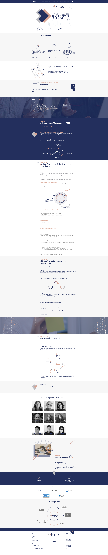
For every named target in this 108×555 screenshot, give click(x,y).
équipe (33, 537)
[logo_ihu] (69, 490)
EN (32, 543)
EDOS (33, 533)
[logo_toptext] (38, 490)
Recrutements (63, 529)
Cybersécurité (54, 48)
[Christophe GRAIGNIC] (37, 419)
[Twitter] (55, 541)
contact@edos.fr (68, 534)
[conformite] (38, 46)
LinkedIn (33, 542)
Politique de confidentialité (56, 529)
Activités (34, 534)
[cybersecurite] (54, 46)
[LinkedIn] (53, 541)
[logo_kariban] (54, 490)
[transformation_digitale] (69, 45)
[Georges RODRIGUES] (49, 420)
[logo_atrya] (67, 496)
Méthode (34, 536)
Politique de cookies (49, 529)
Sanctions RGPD (35, 540)
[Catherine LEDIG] (49, 406)
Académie (34, 539)
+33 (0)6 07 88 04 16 (68, 548)
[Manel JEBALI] (60, 432)
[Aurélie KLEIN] (37, 406)
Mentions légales (43, 529)
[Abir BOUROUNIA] (60, 418)
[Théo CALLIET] (37, 431)
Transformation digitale (69, 48)
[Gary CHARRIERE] (49, 431)
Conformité (38, 48)
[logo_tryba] (40, 496)
